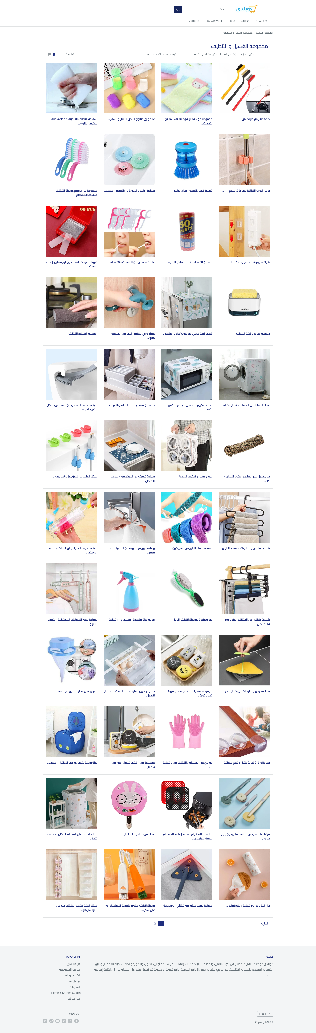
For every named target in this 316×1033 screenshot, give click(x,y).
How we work (213, 20)
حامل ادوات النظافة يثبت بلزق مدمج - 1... (246, 190)
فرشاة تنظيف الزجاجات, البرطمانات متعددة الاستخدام (73, 550)
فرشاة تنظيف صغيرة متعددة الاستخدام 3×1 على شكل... (129, 907)
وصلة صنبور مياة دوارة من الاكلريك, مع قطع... (132, 550)
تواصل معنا (74, 981)
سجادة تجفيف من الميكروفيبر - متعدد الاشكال (133, 478)
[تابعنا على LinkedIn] (45, 1020)
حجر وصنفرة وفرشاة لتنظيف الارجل (192, 619)
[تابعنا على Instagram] (70, 1020)
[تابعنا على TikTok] (51, 1020)
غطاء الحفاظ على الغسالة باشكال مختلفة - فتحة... (72, 836)
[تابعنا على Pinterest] (64, 1020)
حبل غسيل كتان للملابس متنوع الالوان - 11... (247, 478)
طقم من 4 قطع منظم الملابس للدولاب (132, 405)
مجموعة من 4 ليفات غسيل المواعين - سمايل (132, 764)
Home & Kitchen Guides (66, 992)
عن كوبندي (74, 963)
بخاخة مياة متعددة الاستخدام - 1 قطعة (132, 619)
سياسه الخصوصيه (70, 969)
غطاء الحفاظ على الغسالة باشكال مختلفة (246, 405)
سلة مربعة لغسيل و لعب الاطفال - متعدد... (72, 762)
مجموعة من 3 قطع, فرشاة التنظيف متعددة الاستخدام (76, 192)
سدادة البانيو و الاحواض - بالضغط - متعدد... (129, 190)
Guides (263, 20)
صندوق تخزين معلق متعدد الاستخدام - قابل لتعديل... (129, 693)
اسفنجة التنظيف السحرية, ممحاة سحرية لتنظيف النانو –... (74, 121)
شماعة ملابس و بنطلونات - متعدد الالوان (246, 548)
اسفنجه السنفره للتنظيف (82, 333)
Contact (194, 20)
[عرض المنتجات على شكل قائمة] (49, 54)
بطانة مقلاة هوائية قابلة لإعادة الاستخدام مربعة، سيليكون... (187, 836)
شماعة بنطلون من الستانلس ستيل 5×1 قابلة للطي (247, 621)
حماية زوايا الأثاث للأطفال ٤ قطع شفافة (247, 762)
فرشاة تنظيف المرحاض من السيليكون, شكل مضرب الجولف (72, 407)
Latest (245, 20)
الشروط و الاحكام (70, 975)
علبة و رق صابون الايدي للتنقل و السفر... (131, 119)
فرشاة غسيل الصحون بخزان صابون (192, 190)
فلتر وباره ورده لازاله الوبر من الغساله (76, 691)
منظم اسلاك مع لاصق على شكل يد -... (75, 476)
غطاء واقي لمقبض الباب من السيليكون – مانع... (131, 335)
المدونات (75, 987)
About (231, 20)
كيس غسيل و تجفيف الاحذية (195, 476)
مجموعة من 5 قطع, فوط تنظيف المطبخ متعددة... (188, 121)
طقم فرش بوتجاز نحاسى (256, 119)
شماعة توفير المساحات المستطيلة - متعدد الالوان (72, 621)
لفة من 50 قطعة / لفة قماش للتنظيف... (188, 262)
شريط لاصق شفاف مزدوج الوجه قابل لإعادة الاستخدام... (71, 264)
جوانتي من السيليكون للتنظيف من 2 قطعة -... (187, 764)
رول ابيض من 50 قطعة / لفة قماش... (248, 905)
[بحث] (178, 9)
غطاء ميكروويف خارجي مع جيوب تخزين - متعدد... (189, 407)
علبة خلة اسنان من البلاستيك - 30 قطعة (132, 262)
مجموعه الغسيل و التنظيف (238, 32)
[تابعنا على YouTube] (57, 1020)
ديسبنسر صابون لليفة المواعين (252, 333)
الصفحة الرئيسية (264, 32)
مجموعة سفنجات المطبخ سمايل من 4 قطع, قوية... (190, 693)
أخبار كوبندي (73, 998)
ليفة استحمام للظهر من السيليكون (192, 548)
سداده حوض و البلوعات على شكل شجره (247, 691)
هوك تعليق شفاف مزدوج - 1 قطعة (249, 262)
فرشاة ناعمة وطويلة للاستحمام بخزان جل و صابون (245, 836)
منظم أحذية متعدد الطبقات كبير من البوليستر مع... (76, 907)
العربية (262, 1013)
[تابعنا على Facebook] (76, 1020)
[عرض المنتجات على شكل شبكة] (54, 54)
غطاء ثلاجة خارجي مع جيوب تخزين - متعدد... (187, 333)
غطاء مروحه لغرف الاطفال (139, 834)
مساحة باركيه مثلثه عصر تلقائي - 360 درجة (187, 905)
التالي (265, 923)
